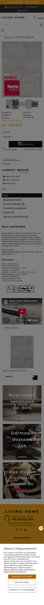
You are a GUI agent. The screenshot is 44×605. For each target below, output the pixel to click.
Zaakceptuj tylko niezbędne (22, 590)
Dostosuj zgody (22, 582)
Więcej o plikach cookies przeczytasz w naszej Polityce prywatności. (19, 570)
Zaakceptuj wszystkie (22, 576)
